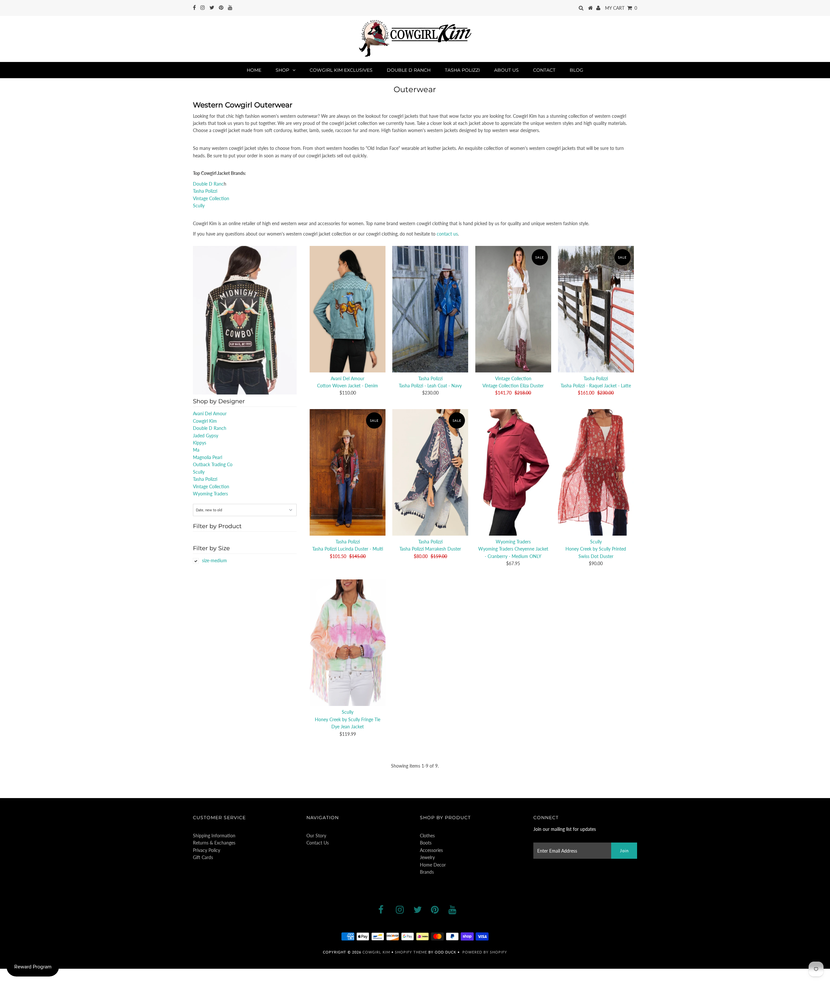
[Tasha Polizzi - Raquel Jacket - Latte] (596, 309)
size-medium (214, 560)
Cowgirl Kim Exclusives (341, 70)
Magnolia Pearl (207, 457)
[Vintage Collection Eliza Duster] (513, 309)
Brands (427, 872)
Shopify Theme (411, 952)
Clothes (427, 835)
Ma (196, 450)
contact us (447, 234)
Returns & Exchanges (214, 842)
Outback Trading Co (212, 464)
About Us (506, 70)
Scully (199, 205)
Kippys (199, 442)
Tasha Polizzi (462, 70)
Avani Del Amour (210, 413)
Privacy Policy (206, 850)
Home (254, 70)
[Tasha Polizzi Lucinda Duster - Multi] (347, 472)
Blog (576, 70)
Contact (544, 70)
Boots (426, 842)
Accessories (431, 850)
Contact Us (317, 842)
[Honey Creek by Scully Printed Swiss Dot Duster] (596, 472)
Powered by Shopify (484, 952)
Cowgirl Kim (205, 421)
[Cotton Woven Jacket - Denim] (347, 309)
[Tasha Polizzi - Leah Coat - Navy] (430, 309)
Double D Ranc (208, 184)
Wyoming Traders (210, 493)
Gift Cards (203, 857)
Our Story (316, 835)
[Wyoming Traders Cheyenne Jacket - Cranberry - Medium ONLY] (513, 472)
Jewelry (427, 857)
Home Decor (433, 865)
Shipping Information (214, 835)
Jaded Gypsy (205, 435)
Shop (282, 70)
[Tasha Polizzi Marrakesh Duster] (430, 472)
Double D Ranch (409, 70)
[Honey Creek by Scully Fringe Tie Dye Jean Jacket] (347, 642)
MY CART (621, 8)
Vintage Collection (211, 198)
